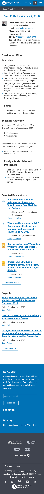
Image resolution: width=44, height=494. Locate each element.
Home (5, 9)
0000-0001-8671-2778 (27, 37)
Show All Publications (11, 283)
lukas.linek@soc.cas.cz (24, 28)
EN (30, 3)
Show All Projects (9, 348)
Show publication (14, 218)
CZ (26, 3)
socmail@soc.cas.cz (26, 477)
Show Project (7, 310)
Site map (8, 466)
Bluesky (32, 425)
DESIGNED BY (21, 455)
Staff (11, 9)
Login (18, 466)
